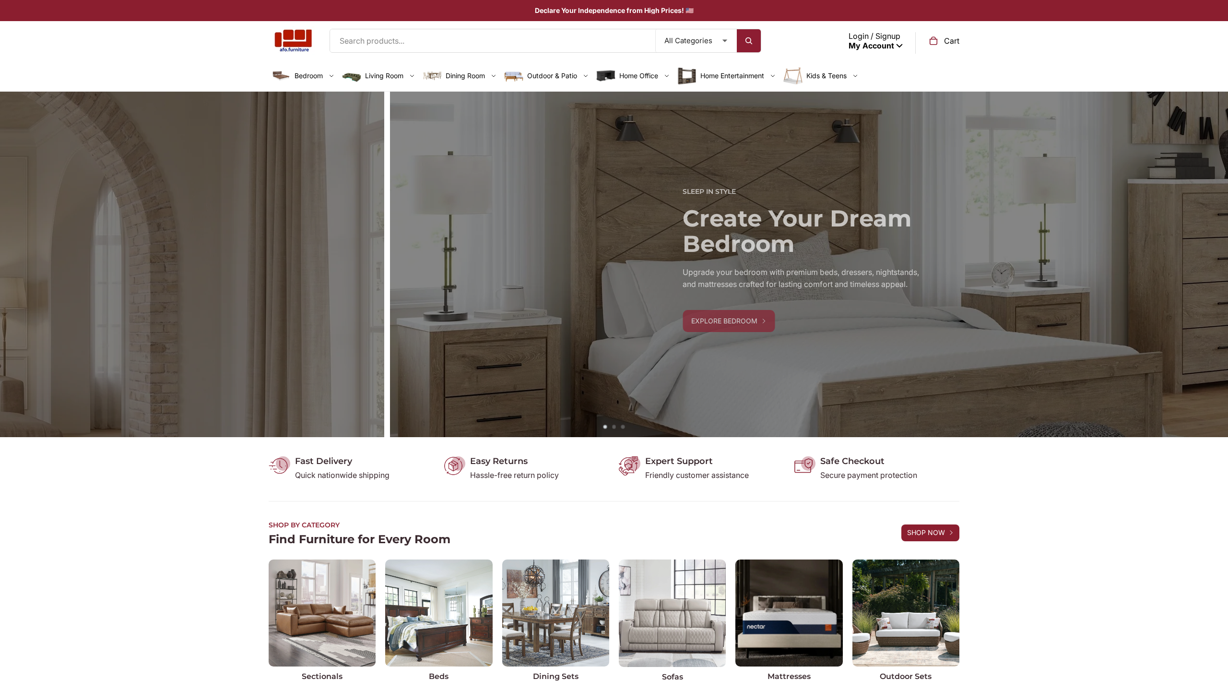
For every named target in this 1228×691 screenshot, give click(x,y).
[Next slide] (1213, 264)
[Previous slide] (14, 264)
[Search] (749, 40)
